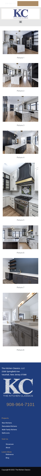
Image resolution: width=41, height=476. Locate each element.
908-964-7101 (20, 404)
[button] (20, 22)
